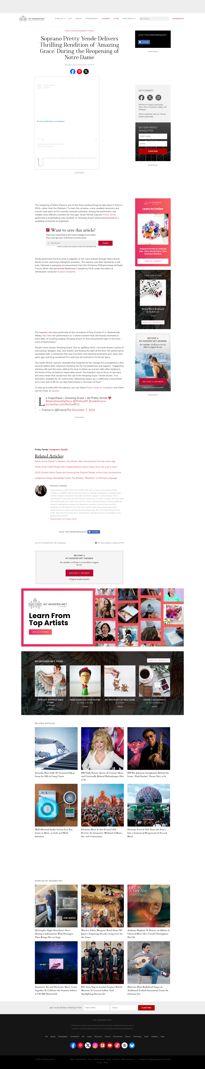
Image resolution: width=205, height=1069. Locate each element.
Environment (117, 1037)
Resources (98, 1037)
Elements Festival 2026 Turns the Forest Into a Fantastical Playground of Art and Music (147, 833)
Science (127, 1037)
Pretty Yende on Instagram (99, 387)
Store (116, 19)
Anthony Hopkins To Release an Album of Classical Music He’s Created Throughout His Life (148, 934)
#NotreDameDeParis (59, 401)
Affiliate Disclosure (128, 1059)
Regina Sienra (72, 65)
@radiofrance (97, 401)
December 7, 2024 (83, 410)
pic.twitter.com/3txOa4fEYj (62, 404)
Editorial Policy (81, 1059)
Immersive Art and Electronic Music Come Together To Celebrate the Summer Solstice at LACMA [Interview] (56, 990)
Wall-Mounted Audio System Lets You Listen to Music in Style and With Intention (54, 833)
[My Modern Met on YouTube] (110, 1045)
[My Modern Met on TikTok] (117, 1045)
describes (47, 335)
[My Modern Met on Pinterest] (80, 1045)
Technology (137, 1037)
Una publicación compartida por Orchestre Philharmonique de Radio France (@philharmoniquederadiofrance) (85, 158)
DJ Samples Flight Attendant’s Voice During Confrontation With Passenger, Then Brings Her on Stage (54, 934)
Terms (105, 1063)
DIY (83, 1037)
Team (90, 1059)
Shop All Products (153, 322)
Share (95, 532)
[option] (105, 629)
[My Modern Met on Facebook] (73, 1045)
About (72, 1059)
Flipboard (142, 109)
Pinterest (153, 107)
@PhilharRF (80, 401)
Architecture (74, 1037)
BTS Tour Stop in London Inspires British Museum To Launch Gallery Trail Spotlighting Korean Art (101, 990)
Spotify (55, 390)
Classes (107, 1037)
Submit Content (99, 1059)
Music (91, 31)
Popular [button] (59, 19)
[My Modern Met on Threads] (125, 1045)
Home (67, 31)
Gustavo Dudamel (66, 271)
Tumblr (160, 107)
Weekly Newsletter (155, 104)
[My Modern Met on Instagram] (95, 1045)
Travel (146, 1037)
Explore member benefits (80, 579)
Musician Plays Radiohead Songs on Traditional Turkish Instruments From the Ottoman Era (147, 990)
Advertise (116, 1059)
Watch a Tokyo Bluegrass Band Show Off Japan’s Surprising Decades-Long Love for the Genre (102, 934)
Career (89, 1037)
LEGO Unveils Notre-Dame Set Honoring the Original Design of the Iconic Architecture (78, 472)
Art (70, 19)
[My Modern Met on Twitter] (88, 1045)
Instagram (54, 449)
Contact (108, 1059)
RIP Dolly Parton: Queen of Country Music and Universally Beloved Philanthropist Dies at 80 (102, 776)
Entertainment (79, 31)
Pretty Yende (109, 214)
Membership (178, 19)
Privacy (99, 1063)
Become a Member (79, 573)
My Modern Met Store (49, 661)
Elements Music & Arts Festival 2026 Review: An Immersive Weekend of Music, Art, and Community (102, 833)
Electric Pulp (165, 1059)
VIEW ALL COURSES (153, 261)
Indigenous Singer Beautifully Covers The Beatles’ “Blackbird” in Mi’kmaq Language (76, 478)
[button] (129, 18)
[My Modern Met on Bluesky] (132, 1045)
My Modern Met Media (152, 115)
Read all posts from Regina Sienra (63, 519)
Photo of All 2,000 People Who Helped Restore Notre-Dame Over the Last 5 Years (76, 466)
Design (79, 19)
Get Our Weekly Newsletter (110, 543)
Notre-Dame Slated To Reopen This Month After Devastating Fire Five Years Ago (75, 461)
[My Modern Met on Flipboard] (102, 1045)
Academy (106, 19)
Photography (92, 19)
